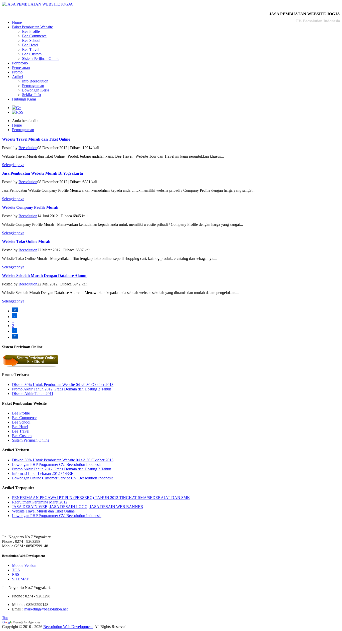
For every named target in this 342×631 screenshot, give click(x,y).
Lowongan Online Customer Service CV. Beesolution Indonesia (62, 478)
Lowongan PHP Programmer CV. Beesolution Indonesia (56, 464)
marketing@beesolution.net (46, 609)
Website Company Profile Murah (30, 207)
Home (17, 22)
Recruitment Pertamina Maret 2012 (39, 502)
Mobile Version (24, 565)
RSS (15, 574)
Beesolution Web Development (68, 626)
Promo (17, 72)
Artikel (17, 76)
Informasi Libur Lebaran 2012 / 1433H (43, 473)
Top (5, 617)
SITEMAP (20, 579)
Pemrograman (33, 85)
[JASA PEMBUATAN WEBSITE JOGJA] (37, 4)
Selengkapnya (13, 165)
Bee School (31, 40)
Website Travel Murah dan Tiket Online (36, 139)
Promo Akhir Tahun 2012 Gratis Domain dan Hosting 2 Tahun (61, 389)
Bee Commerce (34, 36)
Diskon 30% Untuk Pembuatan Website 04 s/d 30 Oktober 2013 (62, 384)
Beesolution (28, 148)
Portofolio (20, 63)
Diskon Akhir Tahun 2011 (32, 393)
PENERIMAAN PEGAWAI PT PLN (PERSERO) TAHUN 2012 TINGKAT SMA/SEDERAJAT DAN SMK (101, 497)
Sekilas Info (31, 94)
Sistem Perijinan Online (40, 58)
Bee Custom (32, 54)
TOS (16, 570)
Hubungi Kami (24, 99)
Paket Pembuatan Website (32, 27)
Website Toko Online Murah (26, 241)
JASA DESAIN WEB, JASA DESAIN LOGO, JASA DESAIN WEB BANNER (77, 506)
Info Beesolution (35, 81)
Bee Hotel (30, 45)
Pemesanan (21, 67)
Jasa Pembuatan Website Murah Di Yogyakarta (42, 173)
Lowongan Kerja (35, 90)
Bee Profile (31, 31)
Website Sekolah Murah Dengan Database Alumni (44, 275)
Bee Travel (30, 49)
